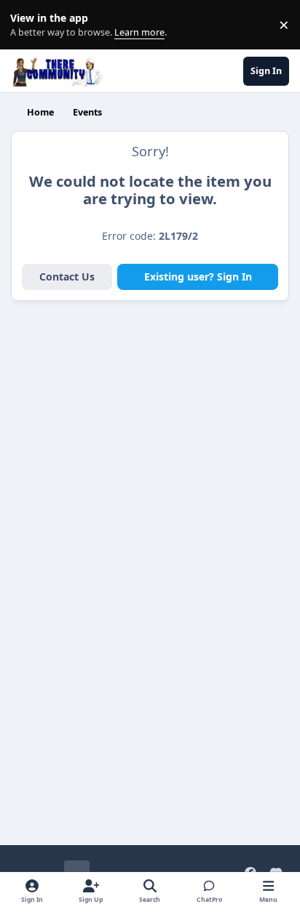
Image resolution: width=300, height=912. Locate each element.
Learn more (28, 25)
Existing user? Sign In (198, 276)
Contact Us (67, 276)
